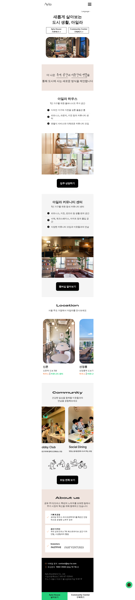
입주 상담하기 (67, 183)
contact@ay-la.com (67, 563)
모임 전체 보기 (67, 480)
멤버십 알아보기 (67, 286)
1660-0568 (61, 567)
